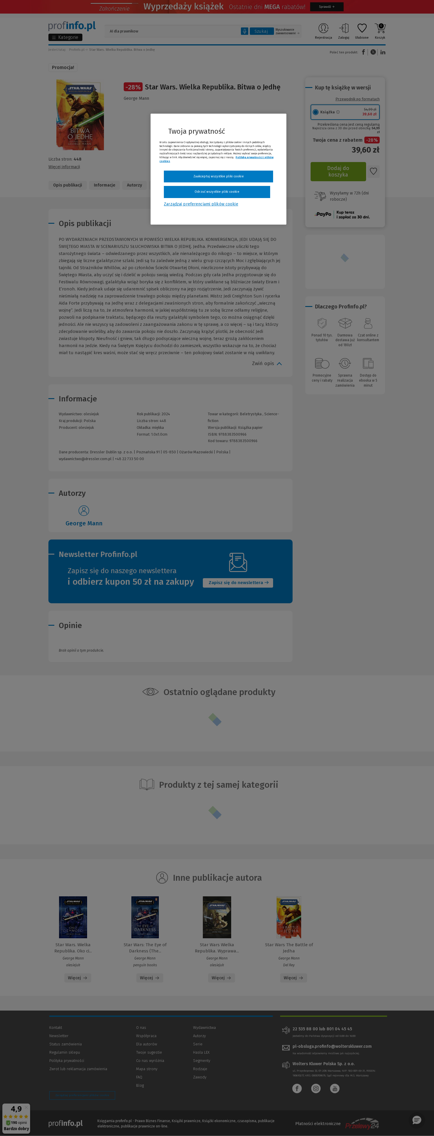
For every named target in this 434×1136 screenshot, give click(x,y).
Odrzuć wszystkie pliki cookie (217, 192)
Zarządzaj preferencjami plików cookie (201, 204)
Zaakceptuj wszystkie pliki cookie (218, 176)
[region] (218, 169)
